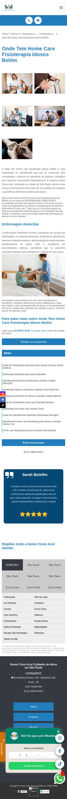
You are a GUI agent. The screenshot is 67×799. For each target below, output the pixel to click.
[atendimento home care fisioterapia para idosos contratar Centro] (17, 83)
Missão (33, 727)
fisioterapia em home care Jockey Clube (23, 408)
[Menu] (61, 7)
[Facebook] (3, 399)
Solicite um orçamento (33, 341)
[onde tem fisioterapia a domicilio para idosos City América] (49, 83)
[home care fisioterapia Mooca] (49, 116)
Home (33, 706)
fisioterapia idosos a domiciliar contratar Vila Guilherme (31, 389)
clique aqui (39, 330)
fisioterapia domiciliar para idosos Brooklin (24, 374)
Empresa (33, 717)
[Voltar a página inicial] (8, 7)
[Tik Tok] (3, 405)
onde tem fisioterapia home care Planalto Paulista (28, 402)
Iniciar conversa (33, 765)
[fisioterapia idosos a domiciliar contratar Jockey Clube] (17, 116)
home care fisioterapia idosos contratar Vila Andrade (29, 430)
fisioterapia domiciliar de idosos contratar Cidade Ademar (32, 396)
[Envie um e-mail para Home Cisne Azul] (38, 20)
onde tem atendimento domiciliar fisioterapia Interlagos (31, 415)
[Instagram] (3, 394)
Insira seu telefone (33, 748)
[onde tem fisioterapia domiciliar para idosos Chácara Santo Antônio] (17, 148)
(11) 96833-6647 (22, 330)
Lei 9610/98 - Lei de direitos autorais (34, 652)
